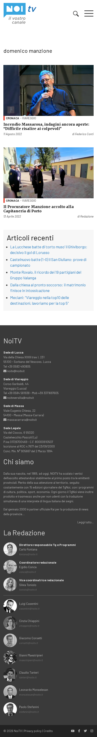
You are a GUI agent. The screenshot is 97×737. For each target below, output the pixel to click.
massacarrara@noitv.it (22, 419)
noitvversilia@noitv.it (20, 398)
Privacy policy (33, 731)
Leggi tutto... (85, 522)
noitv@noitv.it (16, 371)
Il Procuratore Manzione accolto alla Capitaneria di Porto (38, 208)
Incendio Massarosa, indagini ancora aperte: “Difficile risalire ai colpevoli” (46, 126)
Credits (48, 731)
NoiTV (18, 731)
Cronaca (12, 118)
